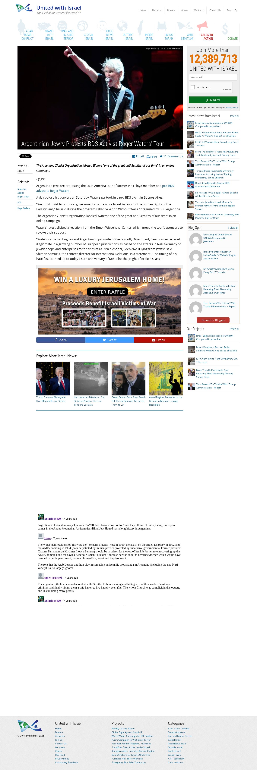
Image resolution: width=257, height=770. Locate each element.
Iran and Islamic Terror (180, 736)
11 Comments (173, 156)
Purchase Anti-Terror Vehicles (127, 758)
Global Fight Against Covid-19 (127, 732)
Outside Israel (175, 747)
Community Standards (66, 762)
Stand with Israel (176, 732)
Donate (171, 10)
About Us (156, 10)
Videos (184, 10)
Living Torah (174, 754)
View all (235, 116)
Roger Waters (23, 208)
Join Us (58, 739)
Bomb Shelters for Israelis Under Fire (131, 754)
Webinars (199, 10)
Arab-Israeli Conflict (178, 728)
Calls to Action (175, 762)
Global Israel (174, 739)
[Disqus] (109, 559)
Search (231, 10)
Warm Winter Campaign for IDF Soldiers (132, 736)
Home (143, 10)
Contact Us (215, 10)
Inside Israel (174, 751)
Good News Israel (177, 743)
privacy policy (232, 107)
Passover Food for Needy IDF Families (131, 743)
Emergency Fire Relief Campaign (129, 762)
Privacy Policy (62, 758)
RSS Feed (60, 754)
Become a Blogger (213, 320)
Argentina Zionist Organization (23, 193)
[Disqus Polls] (109, 461)
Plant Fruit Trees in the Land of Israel (131, 747)
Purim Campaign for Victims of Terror (131, 739)
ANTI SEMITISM (176, 758)
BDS (19, 202)
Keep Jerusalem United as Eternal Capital (133, 751)
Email (139, 156)
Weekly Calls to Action (123, 728)
